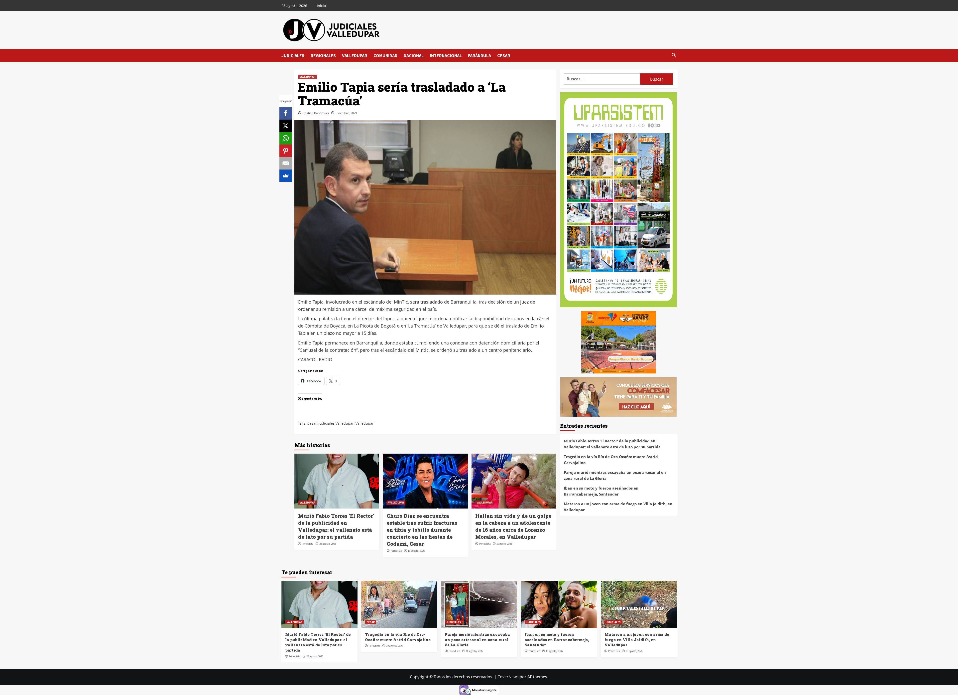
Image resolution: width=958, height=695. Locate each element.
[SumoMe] (285, 176)
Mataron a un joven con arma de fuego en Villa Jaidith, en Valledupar (618, 506)
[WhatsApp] (285, 138)
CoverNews (508, 677)
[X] (285, 126)
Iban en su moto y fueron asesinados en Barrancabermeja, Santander (601, 491)
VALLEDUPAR (354, 55)
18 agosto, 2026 (474, 651)
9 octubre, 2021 (347, 113)
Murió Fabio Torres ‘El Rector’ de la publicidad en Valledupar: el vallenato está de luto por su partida (612, 443)
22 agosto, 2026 (394, 646)
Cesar (312, 423)
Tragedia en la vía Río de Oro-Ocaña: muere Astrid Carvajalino (611, 459)
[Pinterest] (285, 151)
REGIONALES (323, 55)
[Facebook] (285, 113)
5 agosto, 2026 (504, 543)
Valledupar (365, 423)
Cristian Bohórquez (316, 113)
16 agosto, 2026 (416, 550)
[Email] (285, 163)
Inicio (321, 5)
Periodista (308, 543)
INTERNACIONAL (446, 55)
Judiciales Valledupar (336, 423)
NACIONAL (414, 55)
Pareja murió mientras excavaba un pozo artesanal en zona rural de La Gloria (615, 475)
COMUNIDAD (385, 55)
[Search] (674, 55)
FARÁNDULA (479, 55)
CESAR (503, 55)
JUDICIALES (292, 55)
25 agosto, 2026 (327, 543)
